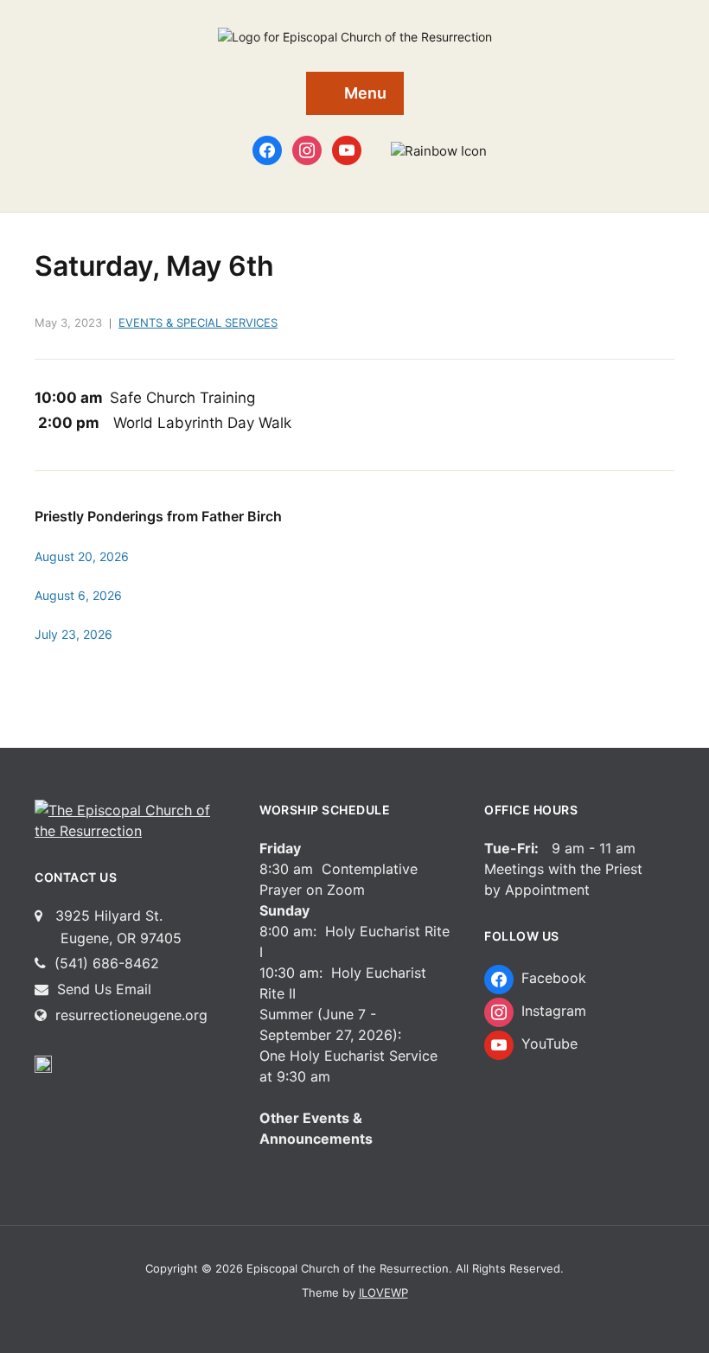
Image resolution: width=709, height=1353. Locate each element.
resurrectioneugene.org (131, 1015)
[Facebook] (267, 149)
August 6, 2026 (78, 595)
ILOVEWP (383, 1292)
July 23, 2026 (73, 634)
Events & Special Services (198, 322)
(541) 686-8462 (104, 963)
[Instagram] (307, 149)
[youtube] (346, 149)
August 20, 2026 (82, 556)
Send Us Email (102, 989)
